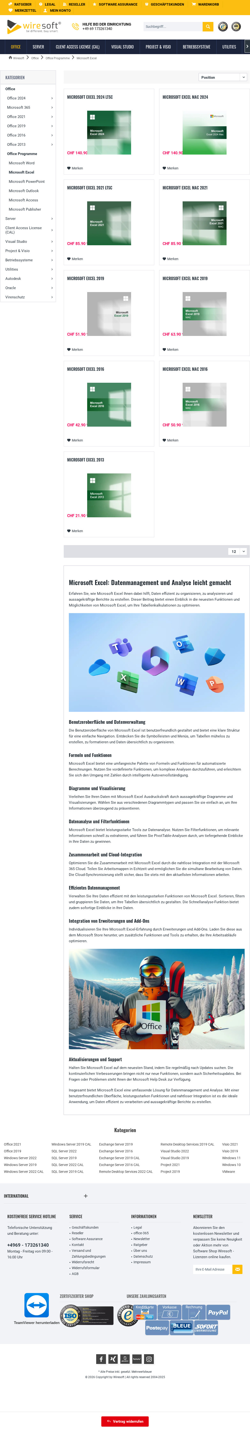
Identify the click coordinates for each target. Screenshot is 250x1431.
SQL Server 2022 (64, 1151)
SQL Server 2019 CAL (68, 1172)
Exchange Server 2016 (116, 1151)
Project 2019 (170, 1172)
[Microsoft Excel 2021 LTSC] (109, 223)
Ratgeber (140, 1245)
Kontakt (78, 1245)
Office (10, 89)
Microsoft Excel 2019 (85, 278)
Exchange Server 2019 (116, 1144)
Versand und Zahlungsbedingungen (89, 1253)
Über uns (140, 1251)
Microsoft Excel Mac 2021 (185, 188)
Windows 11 (231, 1158)
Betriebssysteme (19, 260)
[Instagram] (149, 1359)
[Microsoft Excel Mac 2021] (204, 223)
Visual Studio (16, 241)
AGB (75, 1274)
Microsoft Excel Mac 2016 (185, 369)
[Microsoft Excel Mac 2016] (204, 405)
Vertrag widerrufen (128, 1421)
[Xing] (113, 1359)
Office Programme (22, 154)
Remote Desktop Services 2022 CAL (126, 1172)
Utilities (11, 269)
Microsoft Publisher (25, 209)
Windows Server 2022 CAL (24, 1172)
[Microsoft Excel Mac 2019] (204, 314)
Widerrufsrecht (83, 1262)
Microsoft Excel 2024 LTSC (90, 97)
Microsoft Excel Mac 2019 (185, 278)
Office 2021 (16, 117)
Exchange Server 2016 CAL (119, 1165)
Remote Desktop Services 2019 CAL (187, 1144)
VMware (228, 1172)
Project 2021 (170, 1165)
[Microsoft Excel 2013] (109, 495)
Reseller (77, 1233)
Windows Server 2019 (20, 1165)
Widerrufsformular (86, 1268)
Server (10, 218)
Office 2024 (16, 98)
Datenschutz (143, 1256)
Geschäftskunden (85, 1227)
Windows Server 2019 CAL (71, 1144)
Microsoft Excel (21, 172)
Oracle (10, 288)
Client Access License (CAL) (23, 230)
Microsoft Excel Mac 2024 (185, 97)
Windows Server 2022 (20, 1158)
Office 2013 (16, 144)
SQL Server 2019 (64, 1158)
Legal (138, 1227)
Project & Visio (17, 251)
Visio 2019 (230, 1151)
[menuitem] (205, 4)
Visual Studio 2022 (175, 1151)
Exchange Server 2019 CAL (119, 1158)
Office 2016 (16, 135)
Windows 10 (231, 1165)
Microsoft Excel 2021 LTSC (89, 188)
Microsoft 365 (18, 107)
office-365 (141, 1233)
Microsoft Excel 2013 (85, 460)
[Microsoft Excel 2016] (109, 405)
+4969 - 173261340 (28, 1245)
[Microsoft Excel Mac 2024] (204, 133)
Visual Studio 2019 (175, 1158)
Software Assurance (87, 1239)
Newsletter (142, 1239)
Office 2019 (16, 126)
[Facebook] (101, 1359)
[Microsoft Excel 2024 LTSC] (109, 133)
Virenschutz (15, 297)
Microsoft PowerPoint (27, 181)
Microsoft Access (23, 200)
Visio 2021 (230, 1144)
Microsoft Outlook (24, 191)
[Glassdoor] (125, 1359)
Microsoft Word (21, 163)
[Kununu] (137, 1359)
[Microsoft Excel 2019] (109, 314)
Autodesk (13, 278)
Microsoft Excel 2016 (85, 369)
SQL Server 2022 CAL (68, 1165)
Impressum (142, 1262)
